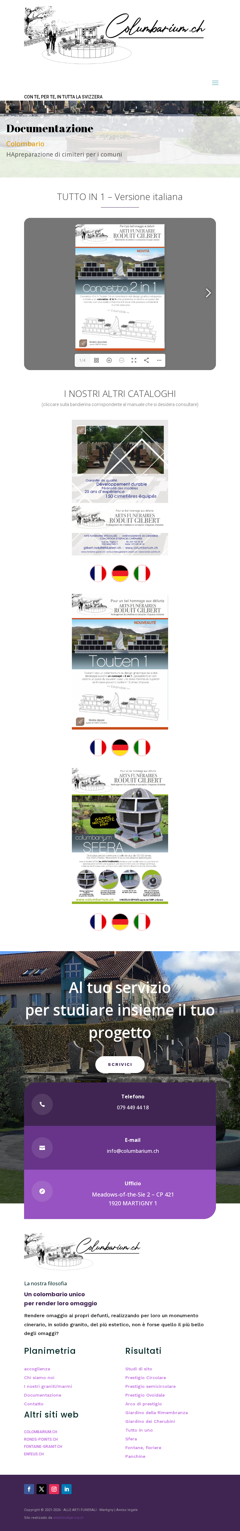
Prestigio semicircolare (150, 1386)
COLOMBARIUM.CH (40, 1432)
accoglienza (37, 1368)
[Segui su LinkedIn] (67, 1489)
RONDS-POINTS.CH (41, 1439)
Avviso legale (127, 1510)
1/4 (82, 360)
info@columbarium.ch (133, 1150)
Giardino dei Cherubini (150, 1421)
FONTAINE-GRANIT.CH (43, 1446)
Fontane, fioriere (143, 1447)
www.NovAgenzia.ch (68, 1518)
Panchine (135, 1456)
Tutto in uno (139, 1430)
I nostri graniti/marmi (48, 1386)
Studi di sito (138, 1368)
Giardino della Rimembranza (156, 1412)
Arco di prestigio (143, 1403)
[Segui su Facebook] (29, 1489)
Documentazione (42, 1395)
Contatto (33, 1403)
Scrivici (120, 1064)
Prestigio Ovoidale (145, 1395)
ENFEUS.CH (34, 1454)
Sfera (131, 1438)
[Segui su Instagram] (54, 1489)
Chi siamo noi (39, 1377)
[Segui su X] (42, 1489)
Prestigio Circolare (145, 1377)
